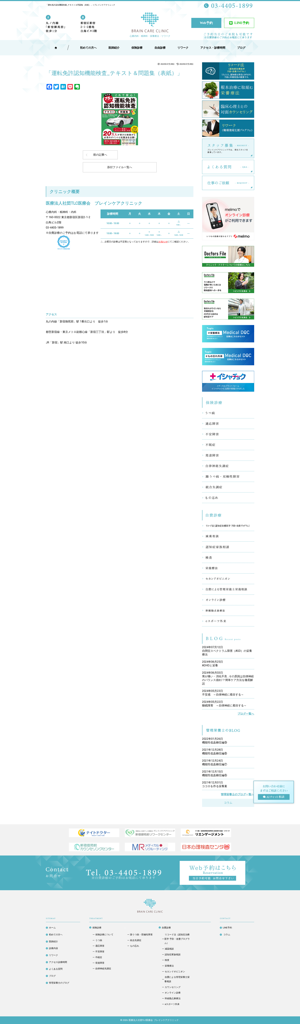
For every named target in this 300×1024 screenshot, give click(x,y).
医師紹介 (114, 47)
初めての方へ (55, 934)
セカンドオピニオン (228, 579)
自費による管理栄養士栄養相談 (228, 589)
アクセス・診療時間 (212, 47)
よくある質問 (55, 969)
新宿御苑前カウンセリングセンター (94, 847)
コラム (228, 802)
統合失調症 (228, 487)
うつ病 (228, 413)
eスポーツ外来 (228, 621)
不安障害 (228, 434)
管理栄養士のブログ (59, 982)
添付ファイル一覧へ (119, 167)
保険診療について (104, 934)
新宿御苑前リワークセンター (150, 832)
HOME (56, 47)
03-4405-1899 (55, 227)
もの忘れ (228, 497)
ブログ (52, 976)
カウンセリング (173, 987)
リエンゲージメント (206, 832)
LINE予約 (241, 23)
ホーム (52, 927)
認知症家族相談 (228, 547)
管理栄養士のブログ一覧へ (237, 794)
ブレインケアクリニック (150, 22)
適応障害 (228, 423)
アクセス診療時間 (58, 962)
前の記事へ (100, 154)
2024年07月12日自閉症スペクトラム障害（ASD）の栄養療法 (227, 651)
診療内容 (53, 948)
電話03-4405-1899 (124, 874)
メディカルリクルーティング (150, 847)
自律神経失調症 (228, 466)
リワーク (183, 47)
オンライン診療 (228, 600)
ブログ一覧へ (246, 713)
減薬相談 (228, 536)
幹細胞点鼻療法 (228, 610)
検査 (228, 557)
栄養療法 (228, 568)
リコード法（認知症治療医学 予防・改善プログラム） (228, 525)
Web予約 (206, 23)
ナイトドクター (94, 832)
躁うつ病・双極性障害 (228, 476)
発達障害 (228, 455)
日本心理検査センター (206, 847)
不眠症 (228, 445)
